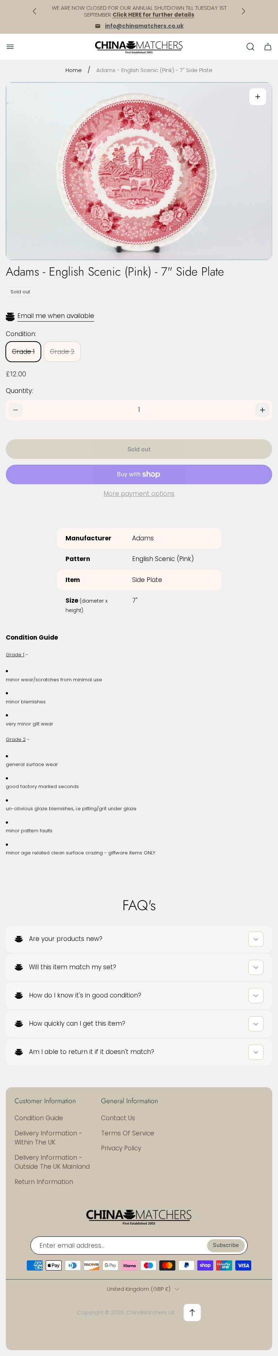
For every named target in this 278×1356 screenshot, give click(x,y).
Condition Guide (38, 1118)
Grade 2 (62, 351)
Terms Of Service (127, 1133)
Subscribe (226, 1245)
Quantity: (19, 390)
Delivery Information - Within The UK (48, 1138)
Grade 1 (23, 351)
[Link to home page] (139, 1216)
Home (74, 70)
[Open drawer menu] (10, 46)
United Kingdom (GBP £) (138, 1288)
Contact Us (118, 1118)
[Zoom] (257, 96)
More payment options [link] (139, 494)
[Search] (250, 47)
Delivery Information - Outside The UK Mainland (52, 1162)
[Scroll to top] (192, 1312)
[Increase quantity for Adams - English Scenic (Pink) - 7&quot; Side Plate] (262, 410)
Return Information (43, 1181)
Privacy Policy (121, 1148)
